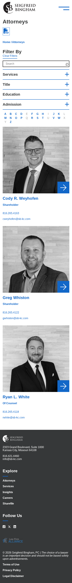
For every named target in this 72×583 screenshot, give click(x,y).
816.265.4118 (11, 411)
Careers (8, 497)
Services (8, 486)
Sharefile (8, 503)
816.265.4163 (11, 213)
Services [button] (10, 74)
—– (64, 8)
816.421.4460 (11, 456)
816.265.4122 (11, 312)
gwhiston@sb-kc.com (15, 318)
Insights (8, 492)
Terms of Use (11, 564)
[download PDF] (6, 31)
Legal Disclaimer (13, 576)
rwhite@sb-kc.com (14, 417)
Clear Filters (10, 55)
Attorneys (9, 480)
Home (6, 42)
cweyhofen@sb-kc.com (16, 218)
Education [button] (11, 94)
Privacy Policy (12, 570)
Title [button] (6, 84)
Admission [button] (12, 104)
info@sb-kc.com (12, 459)
